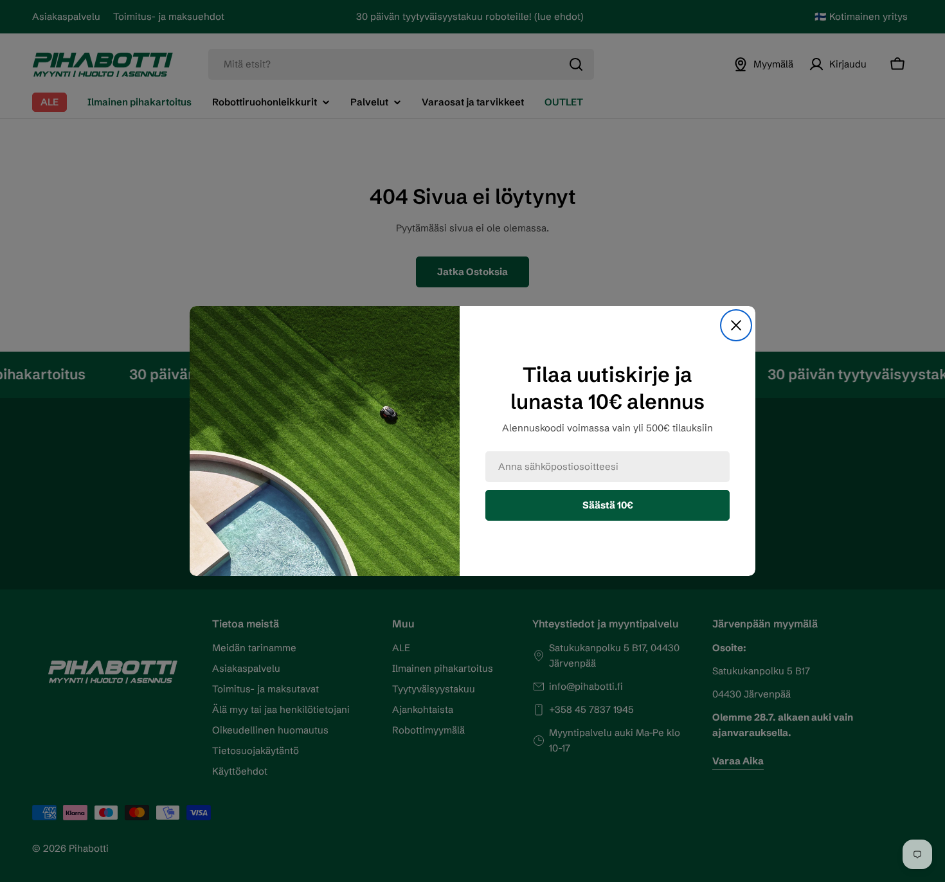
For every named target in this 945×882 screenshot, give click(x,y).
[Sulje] (736, 325)
